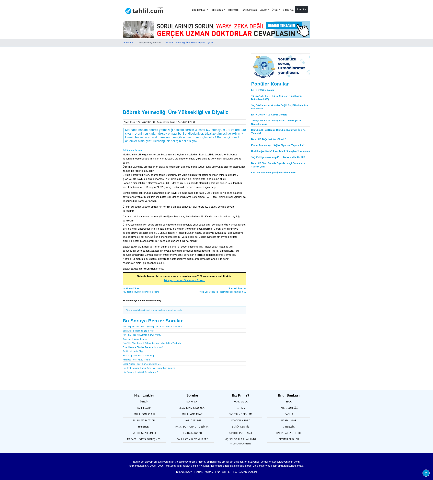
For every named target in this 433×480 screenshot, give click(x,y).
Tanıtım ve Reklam (240, 414)
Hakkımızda (217, 10)
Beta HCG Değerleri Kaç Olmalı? (268, 139)
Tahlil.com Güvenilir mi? (192, 439)
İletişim (241, 408)
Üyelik (275, 10)
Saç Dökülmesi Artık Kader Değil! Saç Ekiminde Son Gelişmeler (279, 107)
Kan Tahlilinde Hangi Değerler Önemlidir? (273, 172)
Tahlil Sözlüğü (288, 408)
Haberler (144, 426)
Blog (289, 401)
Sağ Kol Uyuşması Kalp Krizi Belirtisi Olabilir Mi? (278, 157)
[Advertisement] (184, 82)
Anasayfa (128, 42)
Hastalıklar (288, 420)
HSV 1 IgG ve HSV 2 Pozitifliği (138, 355)
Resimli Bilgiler (289, 439)
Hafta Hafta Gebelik (289, 433)
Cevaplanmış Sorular (192, 408)
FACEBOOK (185, 472)
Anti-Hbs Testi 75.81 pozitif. (137, 359)
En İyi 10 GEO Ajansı (262, 90)
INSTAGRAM (206, 472)
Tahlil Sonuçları (249, 10)
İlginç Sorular (192, 433)
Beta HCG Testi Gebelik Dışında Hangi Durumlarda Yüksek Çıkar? (278, 165)
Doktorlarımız (240, 420)
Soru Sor (301, 9)
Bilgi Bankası (199, 10)
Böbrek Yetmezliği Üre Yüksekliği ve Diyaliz (189, 42)
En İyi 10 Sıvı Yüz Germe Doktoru (269, 114)
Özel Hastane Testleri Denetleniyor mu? (143, 347)
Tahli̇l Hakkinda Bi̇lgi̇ (133, 351)
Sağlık (289, 414)
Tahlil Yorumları (192, 414)
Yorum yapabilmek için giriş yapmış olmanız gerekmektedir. (154, 310)
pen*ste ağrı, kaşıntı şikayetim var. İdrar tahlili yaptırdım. (153, 343)
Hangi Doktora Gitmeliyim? (192, 426)
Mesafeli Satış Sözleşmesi (144, 439)
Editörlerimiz (240, 426)
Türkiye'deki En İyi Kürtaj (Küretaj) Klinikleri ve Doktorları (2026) (276, 98)
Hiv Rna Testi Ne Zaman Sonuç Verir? (142, 335)
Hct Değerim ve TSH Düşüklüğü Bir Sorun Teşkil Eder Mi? (152, 326)
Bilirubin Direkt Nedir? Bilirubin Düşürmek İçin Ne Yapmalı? (278, 132)
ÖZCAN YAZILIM (247, 472)
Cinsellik (289, 426)
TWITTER (225, 472)
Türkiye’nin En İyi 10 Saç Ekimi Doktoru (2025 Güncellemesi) (276, 122)
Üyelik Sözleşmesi (144, 433)
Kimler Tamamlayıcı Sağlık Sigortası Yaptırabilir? (278, 145)
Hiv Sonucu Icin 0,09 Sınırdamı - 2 (140, 372)
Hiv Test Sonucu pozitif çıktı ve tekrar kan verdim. (149, 368)
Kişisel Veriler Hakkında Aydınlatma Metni (240, 441)
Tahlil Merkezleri (144, 420)
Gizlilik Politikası (240, 433)
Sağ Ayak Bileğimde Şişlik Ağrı (138, 330)
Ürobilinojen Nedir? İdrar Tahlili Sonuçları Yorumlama (280, 151)
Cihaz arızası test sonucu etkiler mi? (142, 364)
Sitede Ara (288, 10)
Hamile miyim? (192, 420)
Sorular (264, 10)
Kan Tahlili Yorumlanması (135, 339)
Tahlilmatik (233, 10)
